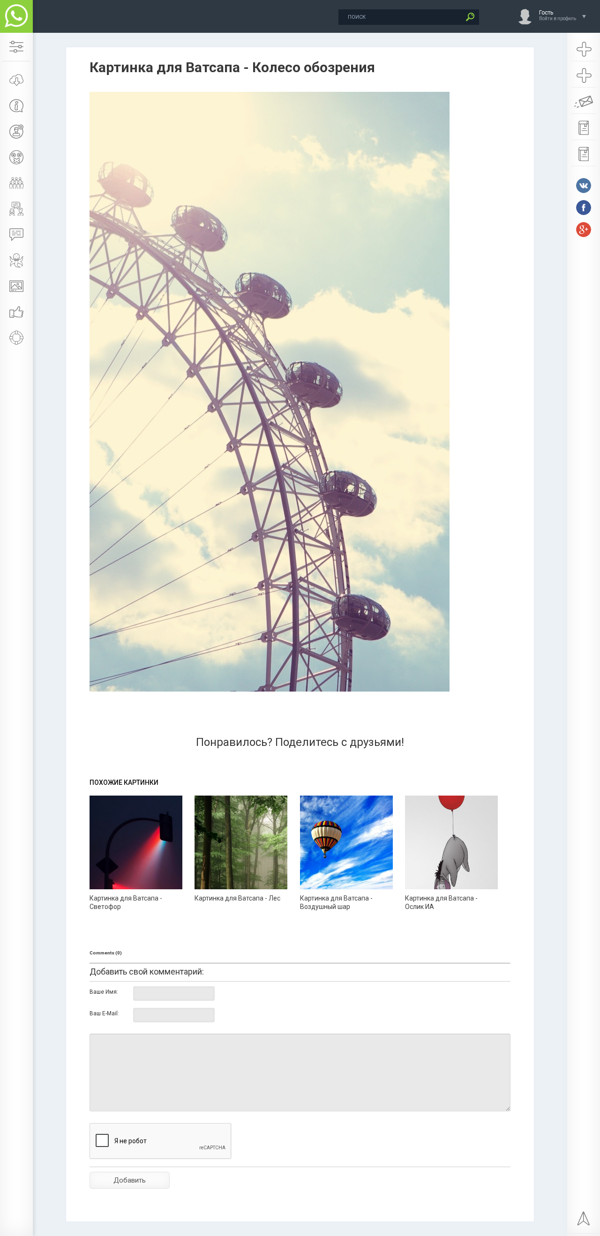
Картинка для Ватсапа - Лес (237, 898)
